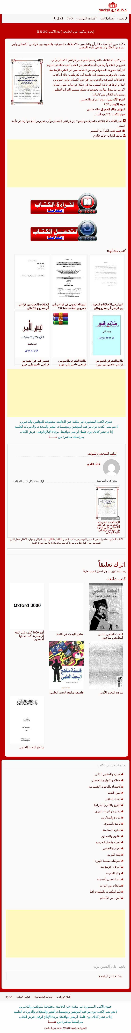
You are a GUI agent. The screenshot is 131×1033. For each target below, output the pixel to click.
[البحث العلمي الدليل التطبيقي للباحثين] (106, 606)
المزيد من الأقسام (110, 898)
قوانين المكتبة (23, 996)
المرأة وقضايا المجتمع (108, 842)
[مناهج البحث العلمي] (27, 719)
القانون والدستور (111, 836)
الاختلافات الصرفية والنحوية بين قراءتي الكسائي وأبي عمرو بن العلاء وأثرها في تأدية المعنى (108, 527)
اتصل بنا (58, 18)
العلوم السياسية (112, 830)
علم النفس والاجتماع (109, 879)
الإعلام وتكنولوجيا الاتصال (106, 780)
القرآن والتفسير (90, 44)
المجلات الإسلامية (110, 867)
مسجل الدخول (103, 571)
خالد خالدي (99, 135)
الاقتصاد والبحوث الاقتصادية (105, 786)
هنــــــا (53, 437)
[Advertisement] (66, 163)
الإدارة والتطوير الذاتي (108, 774)
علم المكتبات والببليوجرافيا (105, 892)
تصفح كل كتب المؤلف (27, 481)
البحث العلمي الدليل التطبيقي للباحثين (110, 635)
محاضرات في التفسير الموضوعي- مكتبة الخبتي (86, 539)
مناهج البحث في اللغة (70, 634)
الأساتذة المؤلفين (86, 18)
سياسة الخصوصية (43, 996)
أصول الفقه (114, 793)
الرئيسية (123, 18)
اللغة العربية (114, 855)
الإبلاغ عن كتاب (64, 996)
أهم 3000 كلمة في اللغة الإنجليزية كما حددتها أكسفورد (29, 635)
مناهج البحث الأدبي (111, 692)
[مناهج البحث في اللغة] (66, 606)
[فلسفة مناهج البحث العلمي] (66, 664)
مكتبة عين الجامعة (114, 44)
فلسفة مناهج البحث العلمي (67, 692)
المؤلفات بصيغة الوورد (108, 861)
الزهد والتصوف (112, 823)
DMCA (70, 18)
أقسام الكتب (107, 18)
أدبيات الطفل (113, 799)
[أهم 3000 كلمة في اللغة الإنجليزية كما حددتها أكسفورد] (27, 605)
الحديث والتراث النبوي (108, 811)
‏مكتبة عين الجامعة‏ (110, 976)
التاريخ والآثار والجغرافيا (107, 805)
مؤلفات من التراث (110, 885)
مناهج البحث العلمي (31, 747)
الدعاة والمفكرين (111, 817)
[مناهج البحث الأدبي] (106, 664)
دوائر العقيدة (113, 873)
